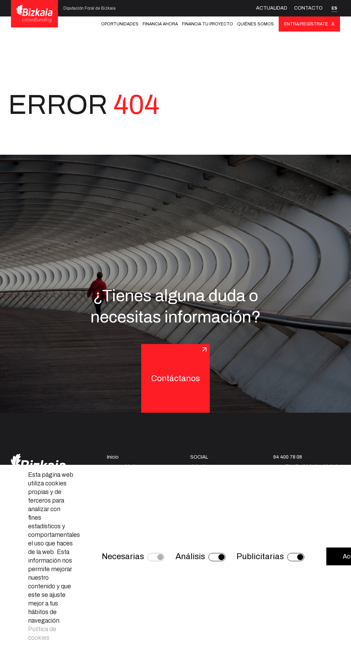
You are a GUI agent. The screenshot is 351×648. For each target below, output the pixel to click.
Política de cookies (42, 633)
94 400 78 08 (287, 457)
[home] (34, 13)
